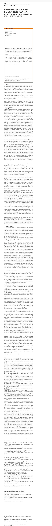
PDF (10, 35)
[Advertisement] (18, 22)
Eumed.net (6, 0)
